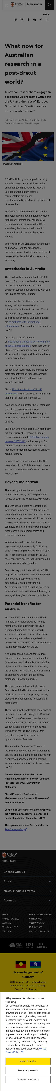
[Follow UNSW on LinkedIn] (15, 19)
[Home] (17, 5)
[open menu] (7, 5)
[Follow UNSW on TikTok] (41, 19)
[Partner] (33, 5)
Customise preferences (28, 1079)
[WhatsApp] (47, 19)
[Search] (49, 5)
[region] (28, 1041)
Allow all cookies (28, 1061)
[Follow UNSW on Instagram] (22, 19)
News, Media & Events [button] (19, 891)
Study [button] (8, 881)
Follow (46, 14)
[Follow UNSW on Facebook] (28, 19)
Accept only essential (28, 1070)
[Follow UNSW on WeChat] (34, 19)
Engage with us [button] (14, 872)
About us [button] (10, 900)
